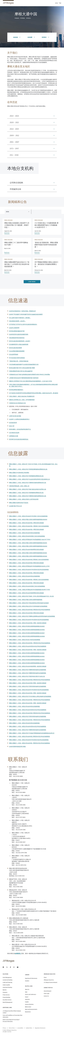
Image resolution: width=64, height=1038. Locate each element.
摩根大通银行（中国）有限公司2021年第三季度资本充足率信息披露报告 (29, 736)
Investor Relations (29, 1004)
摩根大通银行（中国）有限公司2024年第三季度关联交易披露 (26, 613)
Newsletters (28, 1011)
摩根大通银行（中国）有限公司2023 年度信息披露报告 (24, 639)
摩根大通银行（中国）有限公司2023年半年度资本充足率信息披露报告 (29, 689)
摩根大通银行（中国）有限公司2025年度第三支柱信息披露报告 (27, 536)
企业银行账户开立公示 (15, 506)
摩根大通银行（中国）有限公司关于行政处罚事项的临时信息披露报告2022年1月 (31, 733)
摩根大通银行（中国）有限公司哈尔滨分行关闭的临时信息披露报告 (28, 606)
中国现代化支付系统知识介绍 (17, 403)
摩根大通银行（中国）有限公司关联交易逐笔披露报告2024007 (27, 633)
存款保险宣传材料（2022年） (17, 321)
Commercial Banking (7, 980)
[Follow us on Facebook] (10, 967)
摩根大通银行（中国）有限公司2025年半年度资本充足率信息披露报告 (29, 569)
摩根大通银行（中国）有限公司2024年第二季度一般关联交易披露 (27, 623)
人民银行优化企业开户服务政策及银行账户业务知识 (23, 378)
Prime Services (6, 994)
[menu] (18, 211)
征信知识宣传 (13, 422)
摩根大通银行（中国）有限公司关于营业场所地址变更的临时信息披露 (29, 603)
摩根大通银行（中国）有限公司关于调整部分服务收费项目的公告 (27, 482)
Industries (27, 999)
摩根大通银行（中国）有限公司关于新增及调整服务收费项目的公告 (28, 469)
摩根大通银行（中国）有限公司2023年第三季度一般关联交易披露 (27, 683)
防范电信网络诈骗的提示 (16, 389)
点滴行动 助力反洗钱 (15, 416)
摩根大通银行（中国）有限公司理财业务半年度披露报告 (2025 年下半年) (29, 539)
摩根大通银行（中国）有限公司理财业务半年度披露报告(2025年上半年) (29, 566)
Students (27, 980)
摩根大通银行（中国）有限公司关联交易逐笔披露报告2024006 (27, 629)
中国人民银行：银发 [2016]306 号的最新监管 (21, 396)
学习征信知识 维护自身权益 (17, 358)
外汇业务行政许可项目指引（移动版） (20, 317)
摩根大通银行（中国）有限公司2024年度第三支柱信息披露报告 (27, 586)
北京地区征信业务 (14, 432)
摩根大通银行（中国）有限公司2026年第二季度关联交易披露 (26, 523)
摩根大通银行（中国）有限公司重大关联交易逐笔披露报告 (25, 599)
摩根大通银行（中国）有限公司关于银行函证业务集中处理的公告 (27, 489)
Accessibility (20, 1028)
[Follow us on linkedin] (3, 967)
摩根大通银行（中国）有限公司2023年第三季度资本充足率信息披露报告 (29, 679)
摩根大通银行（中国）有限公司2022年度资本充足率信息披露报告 (27, 710)
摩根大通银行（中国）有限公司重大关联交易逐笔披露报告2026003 (28, 519)
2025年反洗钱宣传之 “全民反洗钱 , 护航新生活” (22, 311)
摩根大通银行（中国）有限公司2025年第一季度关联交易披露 (26, 583)
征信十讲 (11, 426)
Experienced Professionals (31, 978)
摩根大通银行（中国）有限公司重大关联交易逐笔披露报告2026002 (28, 546)
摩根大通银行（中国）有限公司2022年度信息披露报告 (24, 706)
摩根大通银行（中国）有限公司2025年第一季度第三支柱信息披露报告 (29, 579)
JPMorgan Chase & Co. (49, 980)
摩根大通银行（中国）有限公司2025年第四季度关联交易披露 (26, 549)
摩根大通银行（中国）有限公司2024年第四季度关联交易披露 (26, 593)
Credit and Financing (7, 982)
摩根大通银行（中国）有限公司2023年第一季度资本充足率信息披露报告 (29, 700)
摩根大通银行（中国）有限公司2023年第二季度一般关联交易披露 (27, 693)
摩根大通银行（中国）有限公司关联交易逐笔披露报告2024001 (26, 653)
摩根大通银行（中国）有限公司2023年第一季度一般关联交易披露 (27, 703)
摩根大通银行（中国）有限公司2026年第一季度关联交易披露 (26, 529)
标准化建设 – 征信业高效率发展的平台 (20, 429)
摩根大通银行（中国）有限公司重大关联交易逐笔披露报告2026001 (28, 543)
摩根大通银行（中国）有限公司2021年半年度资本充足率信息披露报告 (29, 740)
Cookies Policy (29, 1028)
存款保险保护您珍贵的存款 (16, 337)
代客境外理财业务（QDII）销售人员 (19, 486)
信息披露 (30, 37)
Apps (26, 992)
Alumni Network (47, 991)
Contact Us (46, 996)
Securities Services (7, 999)
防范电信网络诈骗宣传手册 (16, 331)
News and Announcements (31, 1009)
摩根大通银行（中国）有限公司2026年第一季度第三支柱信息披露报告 (29, 526)
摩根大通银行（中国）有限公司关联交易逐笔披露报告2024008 (27, 636)
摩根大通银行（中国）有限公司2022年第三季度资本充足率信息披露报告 (29, 713)
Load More (32, 281)
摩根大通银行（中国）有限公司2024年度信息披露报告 (24, 576)
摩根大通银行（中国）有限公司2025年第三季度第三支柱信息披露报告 (29, 559)
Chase (45, 977)
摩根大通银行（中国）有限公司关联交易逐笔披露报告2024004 (27, 663)
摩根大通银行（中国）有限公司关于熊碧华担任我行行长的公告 (27, 676)
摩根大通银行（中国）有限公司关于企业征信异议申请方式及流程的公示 (29, 479)
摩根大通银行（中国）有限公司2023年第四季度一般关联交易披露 (27, 666)
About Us (27, 989)
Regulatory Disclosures (40, 1028)
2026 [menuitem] (7, 211)
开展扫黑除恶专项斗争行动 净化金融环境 (20, 371)
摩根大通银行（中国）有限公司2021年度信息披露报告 (24, 723)
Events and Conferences (30, 994)
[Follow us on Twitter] (7, 967)
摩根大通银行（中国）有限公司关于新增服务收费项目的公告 (26, 476)
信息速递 (15, 37)
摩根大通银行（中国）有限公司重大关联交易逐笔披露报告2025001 (28, 553)
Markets (5, 989)
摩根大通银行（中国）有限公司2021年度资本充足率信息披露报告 (27, 726)
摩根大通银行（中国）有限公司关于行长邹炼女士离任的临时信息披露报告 (30, 696)
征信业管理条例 (13, 354)
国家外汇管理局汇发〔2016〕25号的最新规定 (22, 399)
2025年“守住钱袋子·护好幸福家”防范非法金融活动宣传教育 (26, 314)
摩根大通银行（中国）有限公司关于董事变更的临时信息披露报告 (27, 669)
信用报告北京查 (13, 436)
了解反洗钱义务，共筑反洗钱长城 (18, 361)
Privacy (4, 1028)
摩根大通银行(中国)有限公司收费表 (19, 472)
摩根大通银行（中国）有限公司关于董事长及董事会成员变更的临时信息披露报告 (32, 616)
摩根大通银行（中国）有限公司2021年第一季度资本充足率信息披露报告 (29, 743)
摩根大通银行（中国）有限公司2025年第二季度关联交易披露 (26, 573)
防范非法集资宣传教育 (15, 348)
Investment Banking (7, 987)
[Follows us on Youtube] (17, 967)
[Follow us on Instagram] (13, 967)
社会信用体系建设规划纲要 (16, 351)
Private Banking (6, 997)
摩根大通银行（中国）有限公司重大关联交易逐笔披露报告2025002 (28, 556)
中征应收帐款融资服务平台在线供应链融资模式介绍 (23, 364)
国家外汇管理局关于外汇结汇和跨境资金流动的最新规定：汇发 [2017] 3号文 (30, 381)
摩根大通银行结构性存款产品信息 (18, 502)
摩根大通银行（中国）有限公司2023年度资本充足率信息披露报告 (27, 646)
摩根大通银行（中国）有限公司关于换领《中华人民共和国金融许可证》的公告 (31, 596)
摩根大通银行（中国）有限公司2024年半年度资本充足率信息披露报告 (29, 619)
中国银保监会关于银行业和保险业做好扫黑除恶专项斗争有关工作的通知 (29, 374)
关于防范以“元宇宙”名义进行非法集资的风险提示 (23, 324)
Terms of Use (12, 1028)
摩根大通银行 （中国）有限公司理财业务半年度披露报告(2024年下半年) (29, 589)
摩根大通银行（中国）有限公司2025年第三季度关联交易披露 (26, 563)
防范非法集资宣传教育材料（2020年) (19, 341)
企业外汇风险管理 (14, 327)
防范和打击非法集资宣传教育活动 (18, 439)
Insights (27, 1002)
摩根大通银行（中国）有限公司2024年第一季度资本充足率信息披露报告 (29, 643)
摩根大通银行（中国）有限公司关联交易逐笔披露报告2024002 (27, 656)
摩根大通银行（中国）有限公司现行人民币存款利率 (23, 499)
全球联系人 (18, 953)
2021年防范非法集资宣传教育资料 (18, 334)
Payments (5, 992)
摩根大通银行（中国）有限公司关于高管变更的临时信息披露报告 (27, 686)
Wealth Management (7, 1002)
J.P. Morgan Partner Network (50, 982)
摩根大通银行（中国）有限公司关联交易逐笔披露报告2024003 (27, 659)
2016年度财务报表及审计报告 (17, 746)
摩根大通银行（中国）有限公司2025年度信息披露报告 (24, 533)
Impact (26, 997)
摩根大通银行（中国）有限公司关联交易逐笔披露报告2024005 (27, 626)
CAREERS (27, 974)
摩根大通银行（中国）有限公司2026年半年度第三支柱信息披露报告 (28, 516)
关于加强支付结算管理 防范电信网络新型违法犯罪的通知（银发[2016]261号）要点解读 (33, 393)
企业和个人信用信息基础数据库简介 (19, 419)
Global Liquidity (6, 985)
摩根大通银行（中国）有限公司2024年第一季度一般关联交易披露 (27, 649)
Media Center (28, 1006)
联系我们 (44, 37)
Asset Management (7, 977)
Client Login (46, 993)
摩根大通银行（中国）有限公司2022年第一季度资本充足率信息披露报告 (29, 720)
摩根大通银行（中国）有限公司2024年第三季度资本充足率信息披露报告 (29, 609)
